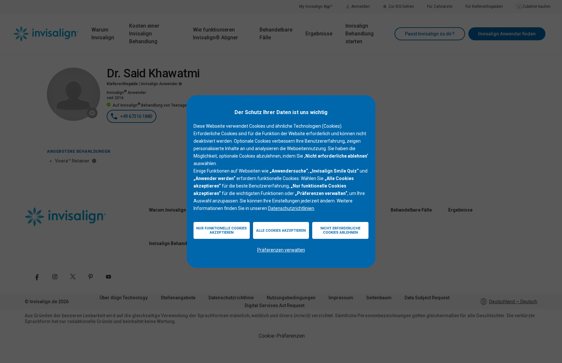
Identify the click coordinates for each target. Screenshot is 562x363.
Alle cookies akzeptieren (281, 230)
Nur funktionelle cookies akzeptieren (221, 230)
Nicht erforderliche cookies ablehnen (340, 230)
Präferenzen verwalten (281, 250)
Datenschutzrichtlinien (291, 208)
